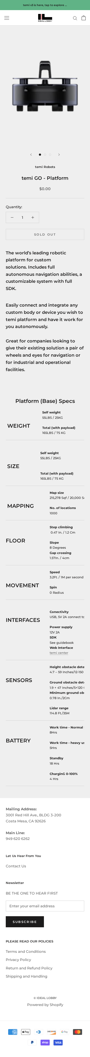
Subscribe (25, 922)
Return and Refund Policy (29, 968)
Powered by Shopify (45, 1004)
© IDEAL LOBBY (45, 998)
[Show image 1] (40, 155)
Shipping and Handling (26, 976)
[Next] (59, 155)
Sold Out (45, 234)
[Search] (75, 18)
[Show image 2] (45, 155)
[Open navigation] (6, 18)
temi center (59, 653)
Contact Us (16, 866)
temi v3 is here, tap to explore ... (45, 5)
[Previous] (31, 155)
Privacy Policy (18, 959)
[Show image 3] (50, 155)
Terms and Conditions (26, 951)
